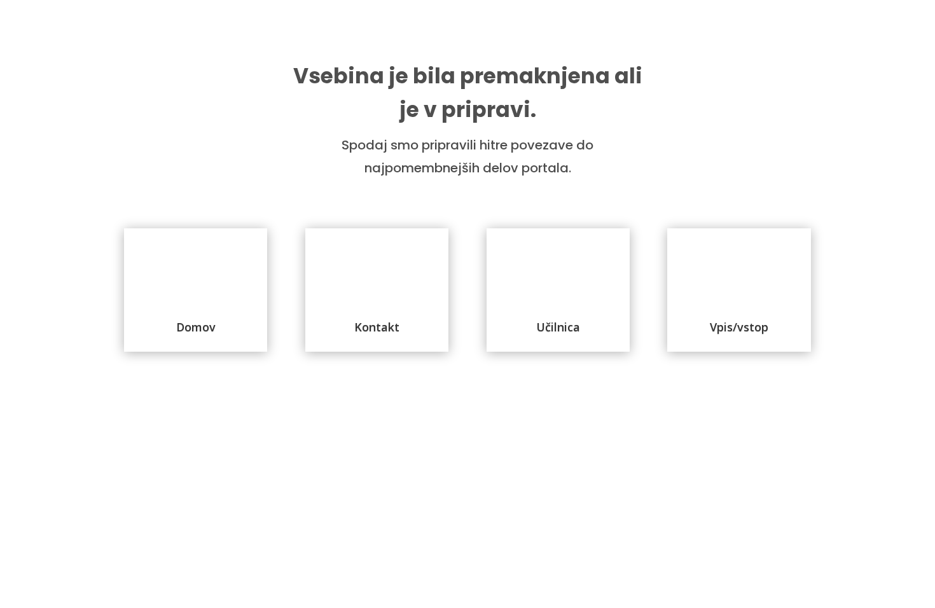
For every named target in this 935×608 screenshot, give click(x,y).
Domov (196, 327)
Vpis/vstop (739, 327)
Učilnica (558, 327)
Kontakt (376, 327)
